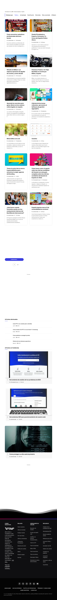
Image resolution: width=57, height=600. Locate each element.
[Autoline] (41, 130)
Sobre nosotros (24, 590)
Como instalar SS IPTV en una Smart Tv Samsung (25, 329)
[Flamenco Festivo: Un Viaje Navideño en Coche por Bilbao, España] (41, 61)
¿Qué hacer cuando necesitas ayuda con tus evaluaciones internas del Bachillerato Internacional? (15, 210)
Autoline (34, 138)
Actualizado (23, 15)
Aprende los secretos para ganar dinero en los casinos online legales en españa (15, 105)
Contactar (34, 590)
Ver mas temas (21, 535)
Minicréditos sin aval (13, 138)
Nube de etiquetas (17, 11)
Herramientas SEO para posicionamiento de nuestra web (27, 417)
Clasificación (30, 15)
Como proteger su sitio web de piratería (22, 454)
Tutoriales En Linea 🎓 (9, 11)
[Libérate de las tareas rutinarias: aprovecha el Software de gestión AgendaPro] (41, 94)
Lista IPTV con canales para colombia (22, 323)
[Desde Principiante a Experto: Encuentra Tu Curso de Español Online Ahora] (41, 25)
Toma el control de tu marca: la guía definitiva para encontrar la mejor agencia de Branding (16, 171)
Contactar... (7, 568)
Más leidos (38, 15)
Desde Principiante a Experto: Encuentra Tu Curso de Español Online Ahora (39, 37)
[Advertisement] (28, 5)
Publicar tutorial (21, 532)
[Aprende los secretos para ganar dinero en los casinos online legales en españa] (16, 94)
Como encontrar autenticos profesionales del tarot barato (15, 36)
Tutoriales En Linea (36, 179)
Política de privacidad (29, 588)
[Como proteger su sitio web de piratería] (28, 439)
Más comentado (46, 15)
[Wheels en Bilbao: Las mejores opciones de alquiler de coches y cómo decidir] (16, 61)
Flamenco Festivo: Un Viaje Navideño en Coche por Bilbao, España (40, 71)
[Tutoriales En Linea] (9, 528)
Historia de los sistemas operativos (22, 341)
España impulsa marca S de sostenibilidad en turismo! (40, 208)
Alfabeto (53, 15)
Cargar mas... (14, 259)
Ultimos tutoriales (21, 529)
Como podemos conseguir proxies (21, 335)
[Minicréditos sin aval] (16, 130)
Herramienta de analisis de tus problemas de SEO (25, 380)
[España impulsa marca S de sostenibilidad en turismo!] (41, 198)
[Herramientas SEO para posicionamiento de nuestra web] (28, 402)
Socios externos (17, 588)
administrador (11, 40)
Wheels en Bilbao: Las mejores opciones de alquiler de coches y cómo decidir (16, 71)
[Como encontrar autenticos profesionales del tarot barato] (16, 25)
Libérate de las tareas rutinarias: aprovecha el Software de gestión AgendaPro (39, 106)
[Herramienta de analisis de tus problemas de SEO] (28, 364)
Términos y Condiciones (44, 588)
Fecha (16, 15)
